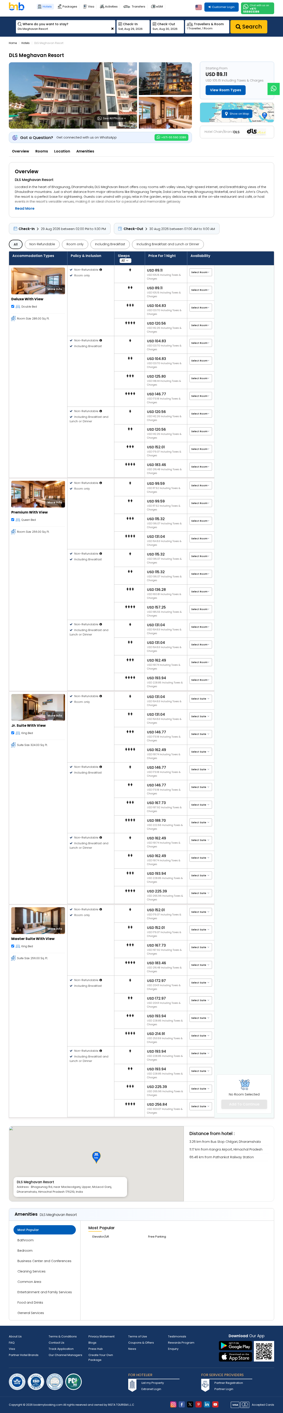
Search (251, 26)
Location (62, 151)
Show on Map (239, 114)
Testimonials (177, 1336)
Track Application (61, 1349)
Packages (70, 6)
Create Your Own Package (100, 1357)
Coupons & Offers (141, 1343)
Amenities (85, 151)
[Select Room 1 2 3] (200, 485)
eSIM (159, 6)
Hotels (47, 6)
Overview (20, 151)
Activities (111, 6)
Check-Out (133, 228)
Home (13, 43)
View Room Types (225, 90)
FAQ (12, 1343)
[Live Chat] (273, 86)
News (132, 1349)
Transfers (138, 6)
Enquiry (173, 1349)
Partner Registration (228, 1383)
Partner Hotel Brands (23, 1355)
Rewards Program (181, 1343)
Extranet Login (151, 1389)
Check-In (27, 228)
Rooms (41, 151)
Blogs (92, 1343)
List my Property (153, 1383)
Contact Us (56, 1343)
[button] (96, 1157)
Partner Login (223, 1389)
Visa (91, 6)
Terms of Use (137, 1336)
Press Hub (95, 1349)
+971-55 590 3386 (173, 137)
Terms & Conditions (63, 1336)
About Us (15, 1336)
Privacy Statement (101, 1336)
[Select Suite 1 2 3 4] (200, 698)
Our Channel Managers (65, 1355)
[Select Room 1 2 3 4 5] (200, 272)
